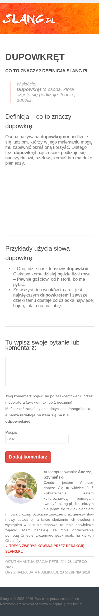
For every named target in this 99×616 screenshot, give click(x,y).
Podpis (11, 432)
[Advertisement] (49, 202)
